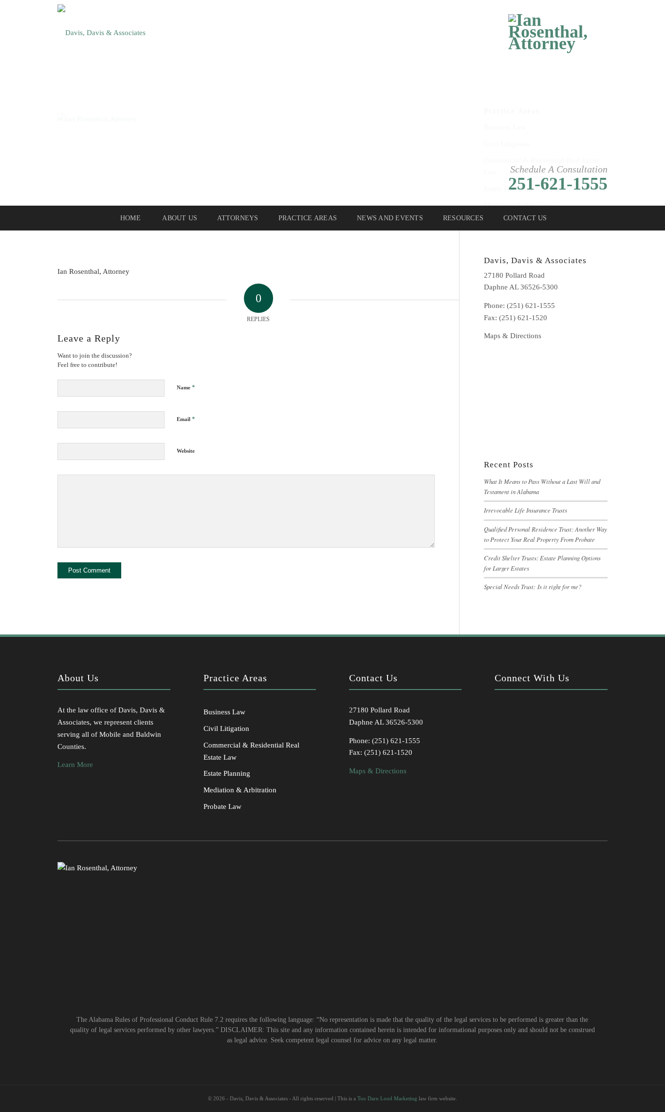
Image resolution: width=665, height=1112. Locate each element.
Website (186, 451)
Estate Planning (226, 773)
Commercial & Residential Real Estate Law (251, 751)
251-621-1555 (558, 183)
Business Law (224, 712)
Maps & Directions (512, 336)
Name (186, 387)
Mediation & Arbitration (240, 790)
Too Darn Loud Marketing (387, 1098)
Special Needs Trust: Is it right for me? (532, 586)
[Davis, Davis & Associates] (101, 28)
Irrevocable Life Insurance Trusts (525, 510)
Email (186, 418)
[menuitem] (130, 218)
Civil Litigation (226, 728)
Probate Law (222, 806)
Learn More (75, 764)
